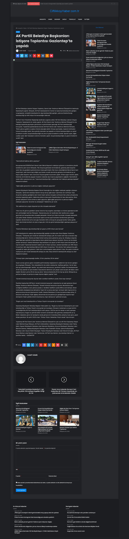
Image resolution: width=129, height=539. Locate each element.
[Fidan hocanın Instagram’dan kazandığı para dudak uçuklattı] (21, 150)
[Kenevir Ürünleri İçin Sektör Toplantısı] (69, 420)
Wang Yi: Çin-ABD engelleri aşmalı (97, 157)
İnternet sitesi (53, 476)
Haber (50, 19)
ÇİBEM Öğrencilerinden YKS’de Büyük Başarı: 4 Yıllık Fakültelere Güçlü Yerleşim (99, 65)
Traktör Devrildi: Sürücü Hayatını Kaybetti (104, 162)
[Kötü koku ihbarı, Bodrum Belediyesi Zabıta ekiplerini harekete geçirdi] (91, 172)
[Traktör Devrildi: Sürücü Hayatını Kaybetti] (91, 164)
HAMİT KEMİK (22, 50)
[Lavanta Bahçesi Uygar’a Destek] (25, 420)
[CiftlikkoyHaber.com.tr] (64, 11)
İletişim (86, 19)
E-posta (18, 476)
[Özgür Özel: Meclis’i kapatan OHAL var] (91, 125)
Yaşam (80, 19)
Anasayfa (43, 19)
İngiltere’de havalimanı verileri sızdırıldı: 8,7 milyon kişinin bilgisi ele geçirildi (104, 107)
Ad (17, 469)
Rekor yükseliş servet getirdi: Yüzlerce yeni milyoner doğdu (57, 3)
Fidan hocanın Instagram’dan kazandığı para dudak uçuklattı (36, 150)
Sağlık (64, 19)
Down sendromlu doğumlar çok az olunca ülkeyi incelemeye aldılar (99, 58)
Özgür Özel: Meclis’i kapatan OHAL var (103, 124)
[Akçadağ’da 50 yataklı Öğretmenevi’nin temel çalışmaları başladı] (47, 420)
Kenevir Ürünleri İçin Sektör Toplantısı (68, 428)
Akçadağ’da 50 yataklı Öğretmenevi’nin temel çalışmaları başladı (45, 429)
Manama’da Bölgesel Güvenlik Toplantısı (23, 409)
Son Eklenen (100, 27)
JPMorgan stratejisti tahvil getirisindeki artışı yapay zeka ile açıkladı (99, 35)
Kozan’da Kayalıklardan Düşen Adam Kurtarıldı (45, 409)
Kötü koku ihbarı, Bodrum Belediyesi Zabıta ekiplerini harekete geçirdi (103, 172)
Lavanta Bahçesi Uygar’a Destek (24, 428)
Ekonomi (57, 19)
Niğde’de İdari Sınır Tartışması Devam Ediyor (69, 409)
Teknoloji (72, 19)
